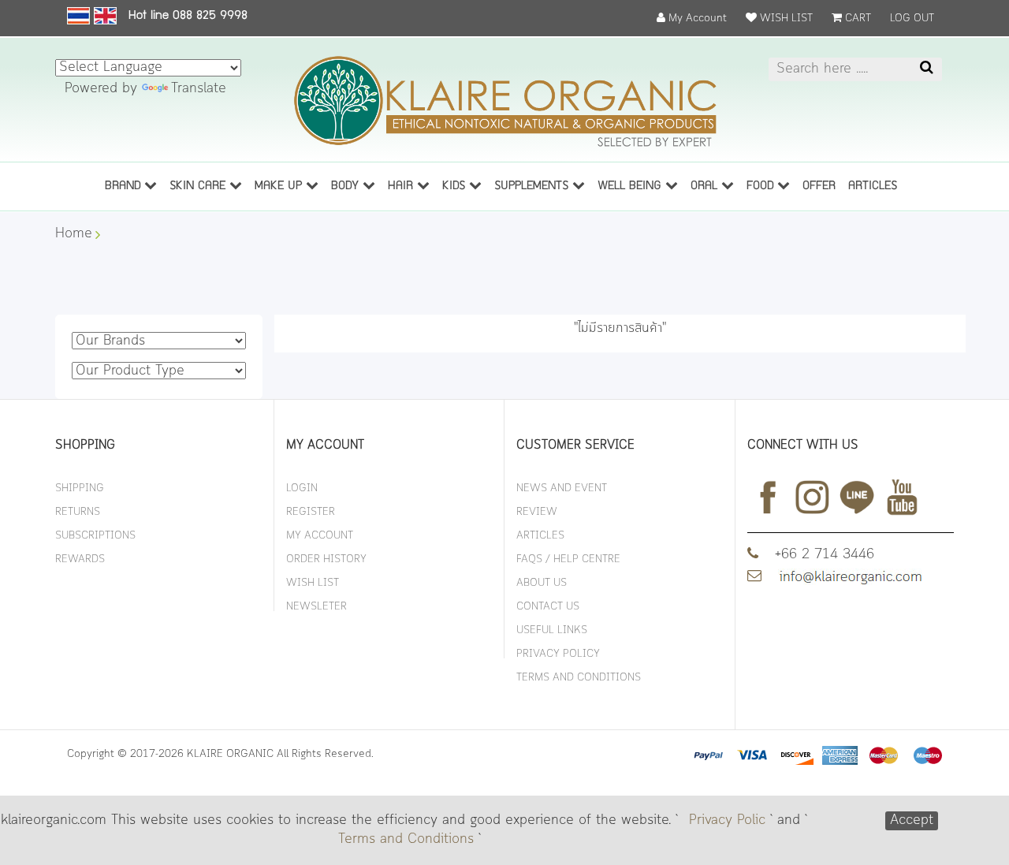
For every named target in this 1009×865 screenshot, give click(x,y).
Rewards (80, 559)
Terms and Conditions (406, 840)
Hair (402, 186)
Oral (706, 186)
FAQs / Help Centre (568, 559)
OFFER (819, 186)
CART (856, 18)
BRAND (124, 186)
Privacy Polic (727, 821)
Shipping (79, 488)
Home (73, 234)
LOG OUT (912, 18)
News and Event (561, 488)
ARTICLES (872, 186)
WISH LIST (785, 18)
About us (541, 583)
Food (762, 186)
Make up (280, 186)
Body (347, 186)
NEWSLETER (316, 607)
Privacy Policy (558, 654)
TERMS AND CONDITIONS (578, 678)
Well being (631, 186)
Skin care (199, 186)
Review (536, 512)
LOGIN (302, 488)
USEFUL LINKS (551, 630)
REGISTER (310, 512)
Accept (911, 821)
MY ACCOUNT (319, 536)
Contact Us (547, 607)
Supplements (533, 186)
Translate (198, 89)
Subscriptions (95, 536)
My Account (696, 18)
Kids (455, 186)
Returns (77, 512)
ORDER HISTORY (326, 559)
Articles (540, 536)
